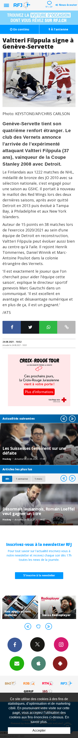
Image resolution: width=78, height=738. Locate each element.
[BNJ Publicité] (11, 683)
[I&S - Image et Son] (48, 691)
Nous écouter (68, 5)
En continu (20, 29)
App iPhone (38, 663)
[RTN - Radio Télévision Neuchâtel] (48, 683)
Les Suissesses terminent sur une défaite (34, 450)
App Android (60, 663)
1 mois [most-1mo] (38, 478)
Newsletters (17, 663)
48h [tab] (7, 478)
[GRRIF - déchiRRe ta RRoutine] (29, 691)
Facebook (14, 645)
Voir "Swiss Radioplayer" (58, 607)
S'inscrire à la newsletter (39, 575)
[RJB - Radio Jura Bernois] (29, 683)
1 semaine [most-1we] (22, 478)
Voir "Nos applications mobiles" (20, 607)
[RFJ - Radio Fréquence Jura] (66, 683)
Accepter (39, 730)
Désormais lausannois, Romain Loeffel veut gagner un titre (38, 511)
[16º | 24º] (49, 0)
